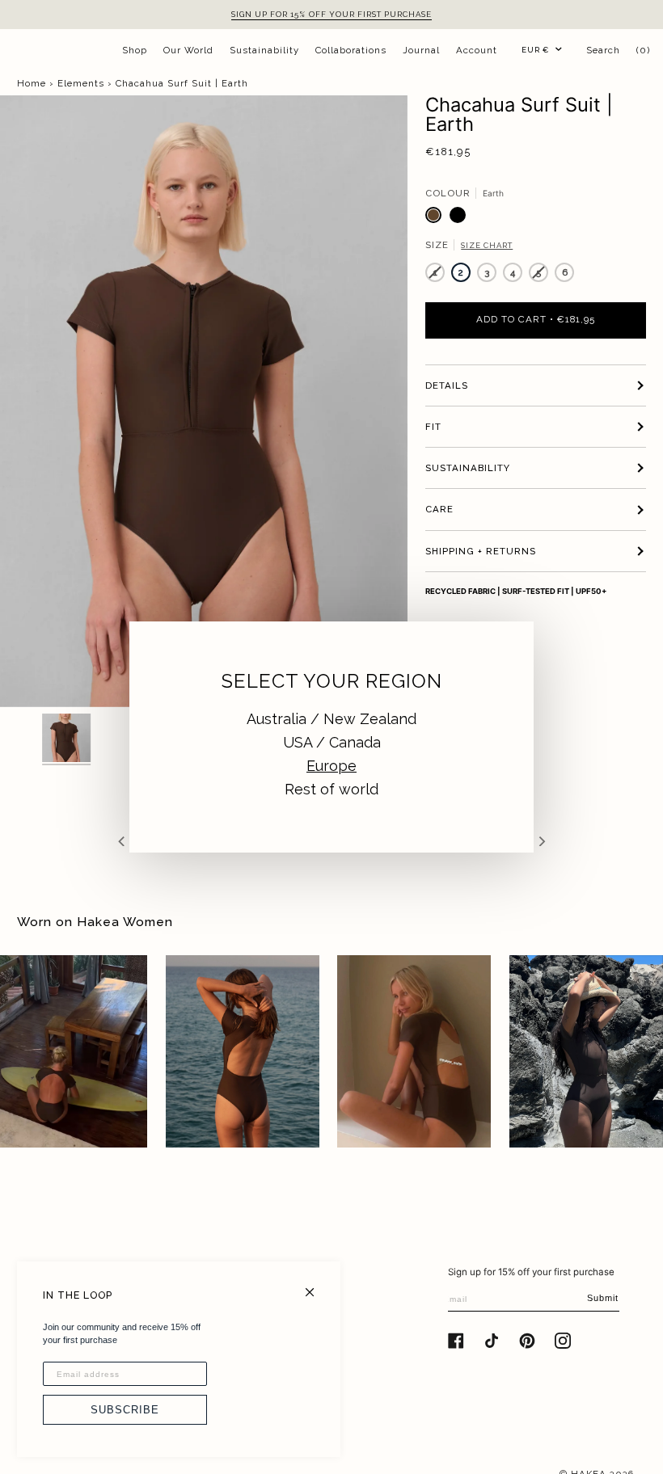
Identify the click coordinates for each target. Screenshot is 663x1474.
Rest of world (331, 789)
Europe (331, 765)
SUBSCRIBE (125, 1410)
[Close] (316, 1285)
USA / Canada (332, 742)
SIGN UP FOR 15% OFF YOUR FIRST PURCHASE (331, 14)
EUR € (535, 49)
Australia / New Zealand (331, 718)
